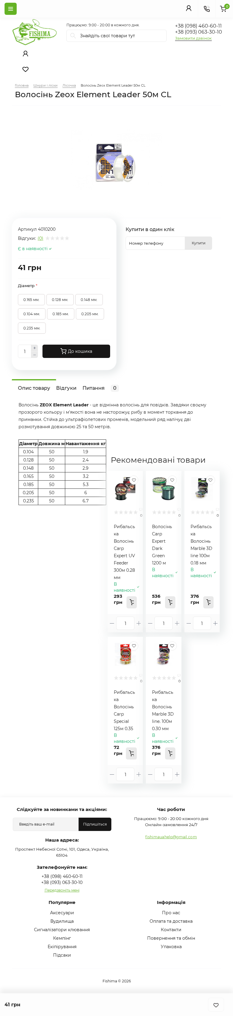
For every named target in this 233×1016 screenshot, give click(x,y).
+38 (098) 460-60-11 (198, 26)
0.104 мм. (31, 314)
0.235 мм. (31, 328)
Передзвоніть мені (62, 890)
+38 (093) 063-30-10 (198, 32)
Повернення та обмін (171, 938)
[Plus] (34, 348)
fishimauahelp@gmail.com (171, 837)
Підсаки (62, 955)
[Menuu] (11, 9)
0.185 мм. (60, 314)
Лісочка (69, 85)
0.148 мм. (89, 299)
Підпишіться (95, 824)
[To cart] (132, 602)
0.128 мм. (60, 299)
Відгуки (66, 388)
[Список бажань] (25, 69)
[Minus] (34, 355)
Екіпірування (62, 946)
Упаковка (171, 946)
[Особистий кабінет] (25, 53)
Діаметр (27, 285)
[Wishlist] (133, 480)
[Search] (73, 36)
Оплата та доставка (171, 921)
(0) (40, 238)
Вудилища (62, 921)
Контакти (171, 929)
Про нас (171, 912)
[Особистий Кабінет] (189, 8)
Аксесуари (62, 912)
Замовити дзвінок (193, 38)
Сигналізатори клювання (62, 929)
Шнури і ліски (45, 85)
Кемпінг (62, 938)
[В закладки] (216, 1004)
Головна (22, 85)
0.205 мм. (90, 314)
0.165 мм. (31, 299)
